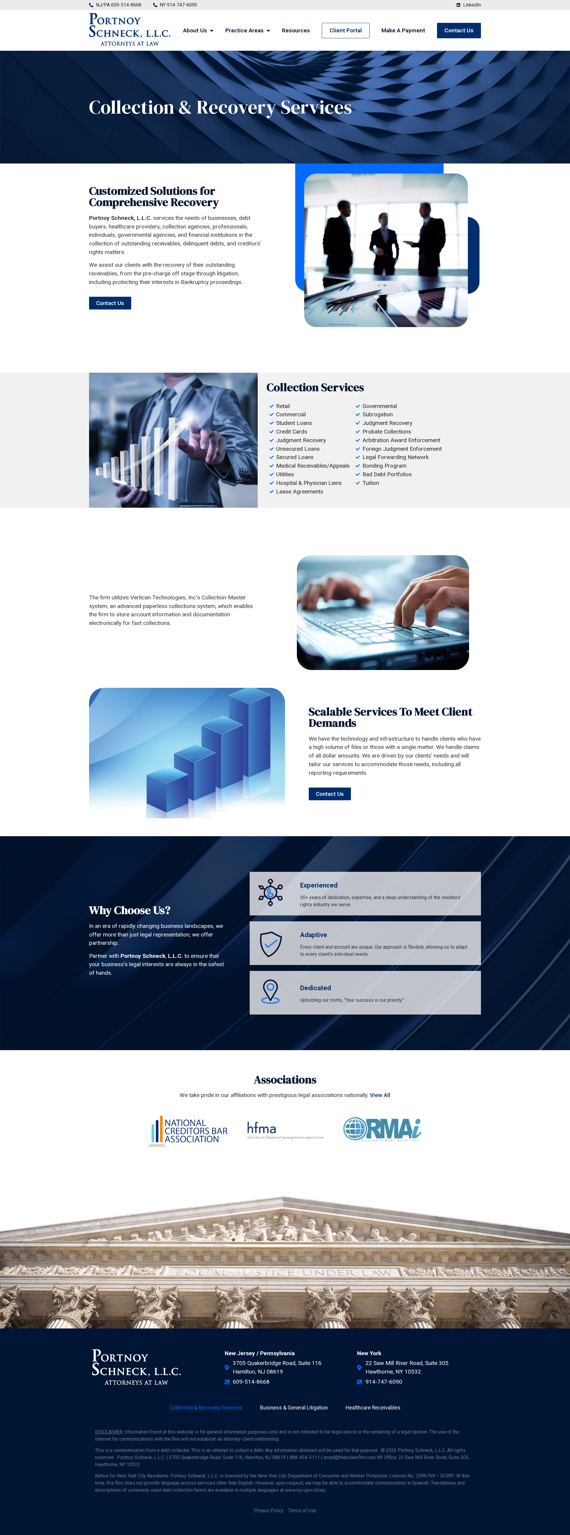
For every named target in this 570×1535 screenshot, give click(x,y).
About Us (195, 30)
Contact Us (459, 30)
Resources (296, 30)
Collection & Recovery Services (206, 1408)
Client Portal (346, 30)
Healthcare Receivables (373, 1408)
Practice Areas (244, 30)
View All (380, 1095)
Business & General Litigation (294, 1408)
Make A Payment (403, 30)
